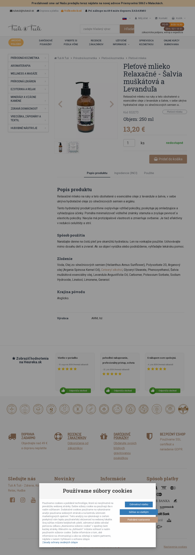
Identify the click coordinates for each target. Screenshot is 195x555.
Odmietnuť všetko (138, 504)
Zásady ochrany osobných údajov (60, 542)
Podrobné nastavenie (139, 519)
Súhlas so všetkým (139, 512)
